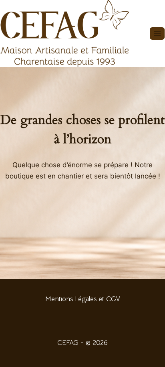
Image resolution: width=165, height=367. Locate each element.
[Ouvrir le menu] (157, 33)
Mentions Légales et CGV (82, 299)
